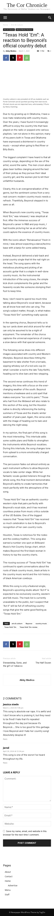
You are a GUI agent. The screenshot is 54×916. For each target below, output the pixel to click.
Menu (8, 890)
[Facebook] (6, 58)
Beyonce (29, 623)
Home (5, 25)
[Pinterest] (20, 58)
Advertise (12, 885)
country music (41, 623)
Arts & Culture (17, 25)
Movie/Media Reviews (24, 30)
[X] (13, 58)
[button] (50, 18)
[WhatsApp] (27, 58)
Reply (5, 739)
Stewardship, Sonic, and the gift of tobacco (15, 664)
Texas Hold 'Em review (28, 627)
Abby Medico (11, 51)
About (8, 871)
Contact (8, 876)
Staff (7, 894)
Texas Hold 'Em (10, 627)
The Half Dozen (43, 662)
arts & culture (17, 623)
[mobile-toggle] (5, 18)
